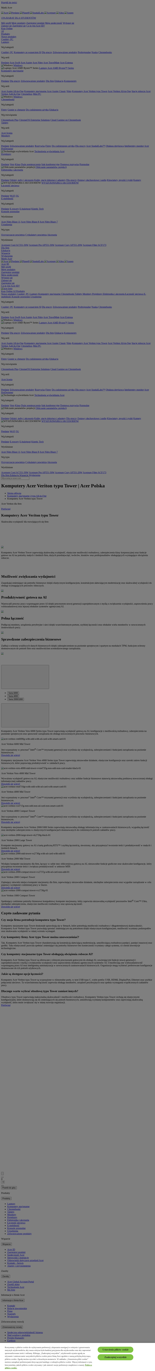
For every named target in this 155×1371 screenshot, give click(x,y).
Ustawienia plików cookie (115, 1349)
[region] (77, 1357)
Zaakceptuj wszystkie (115, 1357)
